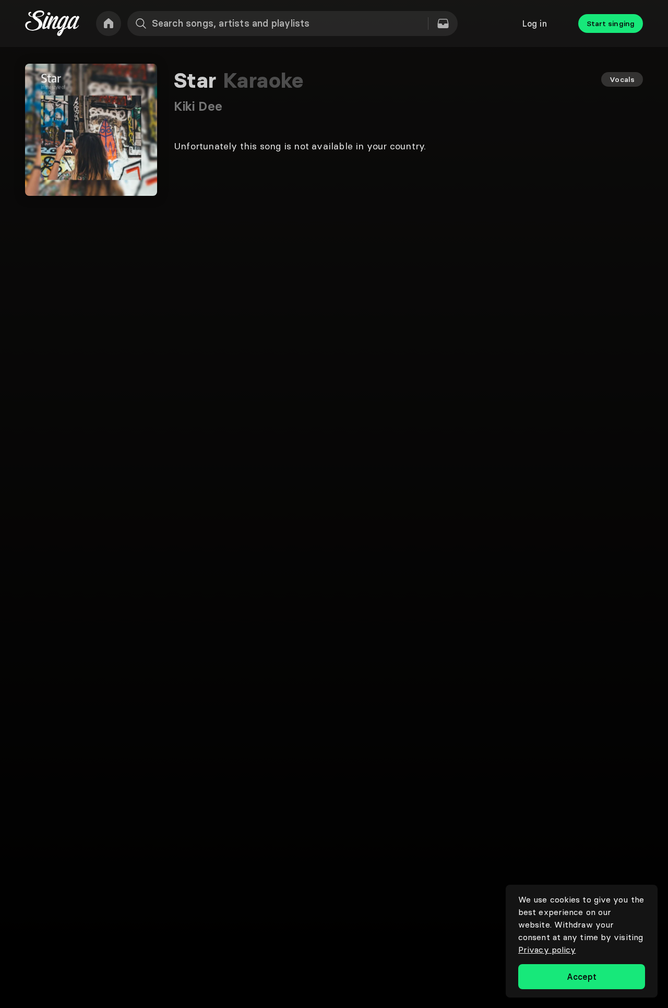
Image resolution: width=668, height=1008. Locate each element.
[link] (108, 23)
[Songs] (443, 23)
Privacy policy (547, 949)
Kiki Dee (198, 106)
